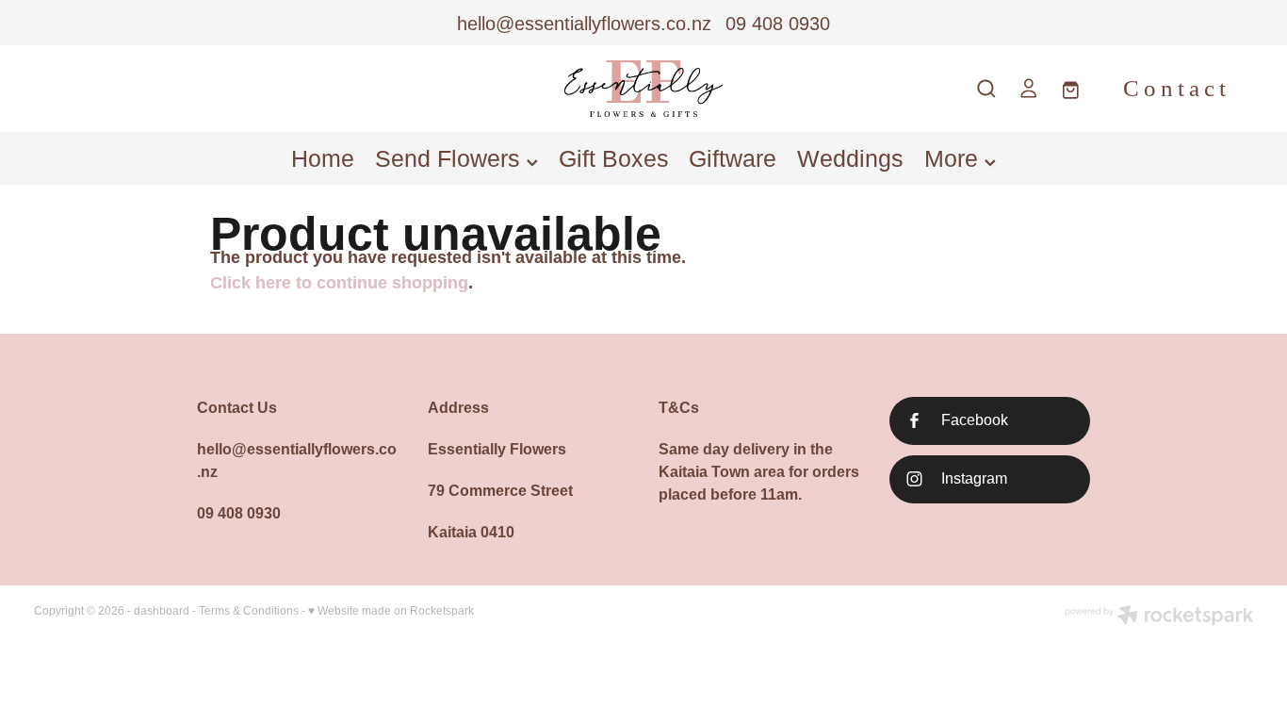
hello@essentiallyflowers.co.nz (584, 23)
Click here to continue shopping (339, 282)
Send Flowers (451, 158)
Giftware (732, 158)
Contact (1176, 88)
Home (322, 158)
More (954, 158)
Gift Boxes (614, 158)
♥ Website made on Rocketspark (391, 610)
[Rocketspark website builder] (1159, 617)
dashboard (161, 610)
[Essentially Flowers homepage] (643, 88)
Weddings (850, 158)
